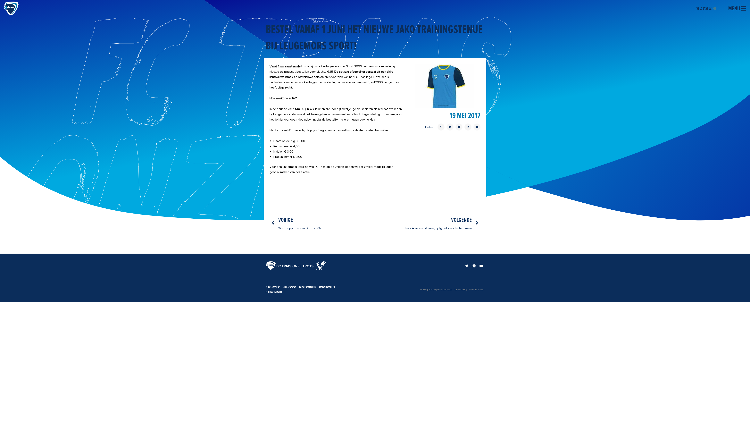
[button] (441, 127)
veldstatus (704, 8)
